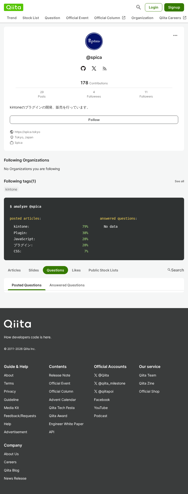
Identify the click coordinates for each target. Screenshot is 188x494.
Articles (14, 270)
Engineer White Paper (66, 424)
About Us (11, 454)
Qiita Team (147, 375)
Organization (142, 18)
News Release (15, 478)
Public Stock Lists (103, 270)
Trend (12, 18)
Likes (76, 270)
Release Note (59, 375)
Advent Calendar (62, 399)
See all (179, 181)
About (8, 375)
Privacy (10, 391)
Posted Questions (27, 285)
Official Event (77, 18)
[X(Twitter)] (94, 68)
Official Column (110, 17)
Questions (55, 270)
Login (153, 7)
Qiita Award (58, 416)
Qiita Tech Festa (62, 408)
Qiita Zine (146, 383)
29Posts (42, 94)
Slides (34, 270)
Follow (94, 120)
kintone (11, 189)
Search (175, 270)
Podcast (100, 416)
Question (52, 18)
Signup (174, 7)
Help (7, 424)
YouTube (101, 408)
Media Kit (11, 408)
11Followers (146, 94)
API (51, 432)
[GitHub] (83, 68)
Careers (10, 462)
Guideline (11, 399)
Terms (9, 383)
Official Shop (149, 391)
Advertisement (15, 432)
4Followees (94, 94)
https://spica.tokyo (27, 132)
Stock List (31, 18)
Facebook (102, 399)
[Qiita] (13, 7)
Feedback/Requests (20, 416)
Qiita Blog (11, 470)
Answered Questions (67, 285)
